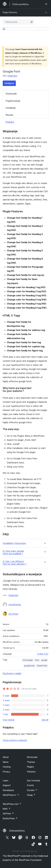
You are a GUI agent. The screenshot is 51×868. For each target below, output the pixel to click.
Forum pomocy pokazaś (15, 740)
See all (45, 719)
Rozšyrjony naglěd (12, 673)
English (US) (42, 654)
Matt (6, 808)
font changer (28, 660)
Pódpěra (9, 122)
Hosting (6, 766)
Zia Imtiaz (13, 613)
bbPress (8, 813)
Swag (31, 795)
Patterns (31, 771)
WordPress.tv (11, 795)
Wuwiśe (9, 115)
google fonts (29, 666)
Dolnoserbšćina (17, 830)
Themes (31, 762)
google (44, 660)
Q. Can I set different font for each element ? (14, 562)
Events (30, 785)
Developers (8, 790)
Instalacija (11, 107)
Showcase (32, 757)
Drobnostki (11, 93)
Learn (5, 780)
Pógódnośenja (13, 100)
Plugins (30, 766)
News (5, 762)
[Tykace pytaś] (31, 22)
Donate (32, 790)
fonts (37, 660)
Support (7, 785)
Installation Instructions (14, 543)
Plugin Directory (10, 12)
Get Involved (33, 780)
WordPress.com (12, 804)
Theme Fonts (42, 666)
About (6, 757)
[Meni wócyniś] (46, 4)
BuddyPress (10, 818)
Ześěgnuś (9, 83)
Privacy (6, 771)
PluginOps (12, 75)
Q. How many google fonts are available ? (13, 552)
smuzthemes (14, 604)
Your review (8, 719)
